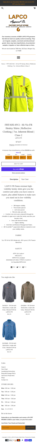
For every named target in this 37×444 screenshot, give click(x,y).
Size (16, 154)
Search (3, 367)
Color (8, 154)
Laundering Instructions (8, 371)
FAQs (3, 377)
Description (14, 179)
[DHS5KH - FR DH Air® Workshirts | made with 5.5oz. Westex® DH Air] (28, 292)
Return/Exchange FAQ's (8, 373)
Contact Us (4, 380)
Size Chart (24, 179)
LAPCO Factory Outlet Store (18, 437)
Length (23, 154)
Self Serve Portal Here (7, 375)
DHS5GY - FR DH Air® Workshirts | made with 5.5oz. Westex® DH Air (9, 308)
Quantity (29, 154)
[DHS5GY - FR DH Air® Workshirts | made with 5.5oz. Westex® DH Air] (9, 292)
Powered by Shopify (30, 437)
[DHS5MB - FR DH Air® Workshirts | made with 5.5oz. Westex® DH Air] (9, 329)
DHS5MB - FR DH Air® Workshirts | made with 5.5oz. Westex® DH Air (9, 345)
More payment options (18, 173)
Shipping (11, 145)
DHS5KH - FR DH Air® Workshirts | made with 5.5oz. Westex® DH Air (28, 308)
